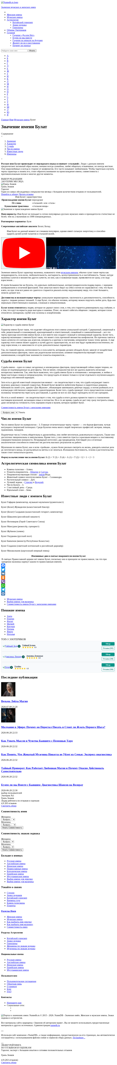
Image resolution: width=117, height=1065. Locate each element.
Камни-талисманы (16, 903)
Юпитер (34, 472)
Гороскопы (12, 943)
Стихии (10, 893)
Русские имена (14, 861)
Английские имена (16, 863)
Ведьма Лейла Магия (14, 701)
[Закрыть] (2, 1043)
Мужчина (6, 822)
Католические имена (17, 871)
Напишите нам (14, 1003)
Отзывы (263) (108, 648)
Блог (9, 989)
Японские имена (15, 866)
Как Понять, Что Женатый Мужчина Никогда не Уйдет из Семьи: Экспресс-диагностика (56, 754)
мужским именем (69, 272)
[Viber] (58, 582)
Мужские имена (22, 119)
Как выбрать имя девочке (19, 922)
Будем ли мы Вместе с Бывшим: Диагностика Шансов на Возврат (42, 784)
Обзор (108, 644)
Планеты (11, 905)
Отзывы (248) (108, 659)
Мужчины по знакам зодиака (21, 948)
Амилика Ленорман (34, 656)
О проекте (12, 986)
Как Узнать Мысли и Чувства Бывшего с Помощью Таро (37, 740)
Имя (11, 119)
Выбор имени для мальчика (20, 601)
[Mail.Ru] (58, 594)
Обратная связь (14, 984)
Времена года (13, 900)
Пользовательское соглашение (21, 981)
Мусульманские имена (18, 876)
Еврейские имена (15, 874)
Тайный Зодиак (28, 645)
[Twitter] (58, 570)
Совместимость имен (17, 927)
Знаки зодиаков (14, 895)
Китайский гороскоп (17, 898)
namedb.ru (55, 1025)
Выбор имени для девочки (20, 879)
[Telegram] (58, 590)
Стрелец (28, 482)
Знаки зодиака (14, 941)
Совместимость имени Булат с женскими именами (26, 407)
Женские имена (14, 917)
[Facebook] (58, 566)
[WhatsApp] (58, 586)
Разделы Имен (8, 911)
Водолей (39, 482)
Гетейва (18, 666)
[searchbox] (14, 50)
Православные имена (17, 868)
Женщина (6, 817)
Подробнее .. (79, 1037)
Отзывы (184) (108, 669)
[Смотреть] (23, 253)
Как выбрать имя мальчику (20, 924)
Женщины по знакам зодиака (21, 946)
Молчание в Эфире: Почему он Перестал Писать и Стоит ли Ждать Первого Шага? (53, 727)
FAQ (9, 991)
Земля (42, 474)
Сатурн (44, 472)
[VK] (58, 574)
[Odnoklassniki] (58, 578)
